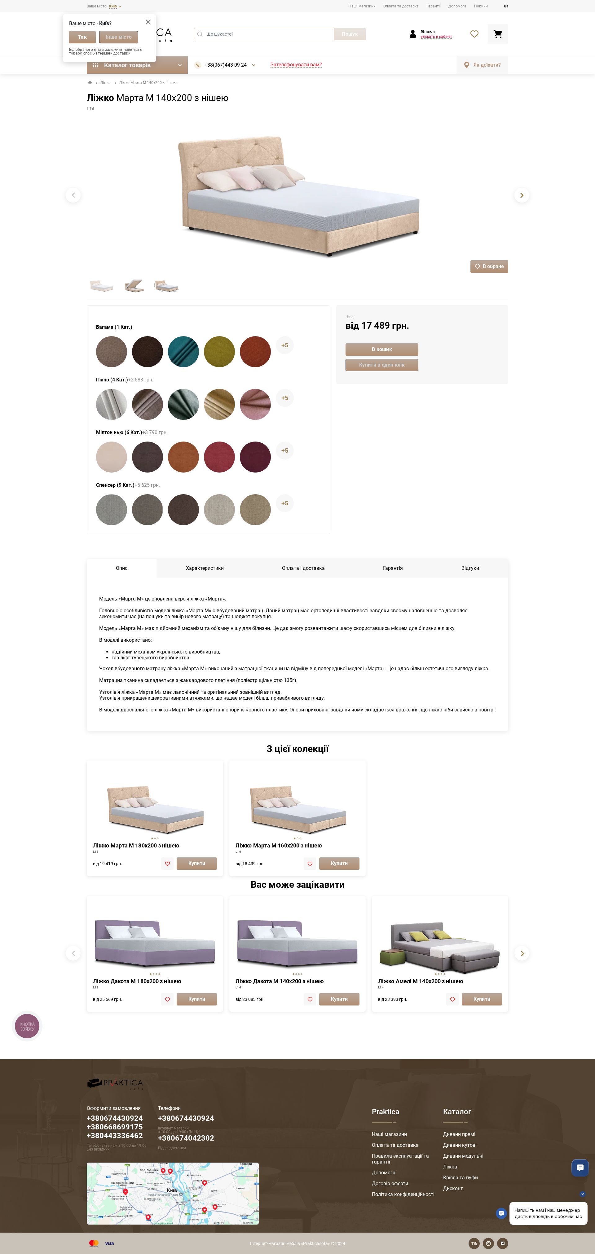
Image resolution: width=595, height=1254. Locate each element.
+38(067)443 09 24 (226, 65)
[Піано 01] (111, 404)
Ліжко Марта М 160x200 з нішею (279, 845)
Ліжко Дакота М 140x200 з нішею (280, 981)
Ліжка (105, 83)
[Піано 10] (255, 404)
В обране (493, 266)
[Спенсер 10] (219, 509)
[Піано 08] (219, 404)
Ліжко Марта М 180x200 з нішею (136, 845)
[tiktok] (474, 1243)
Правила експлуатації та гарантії (400, 1159)
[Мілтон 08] (219, 457)
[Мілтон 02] (111, 457)
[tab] (152, 838)
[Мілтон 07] (183, 457)
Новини (481, 6)
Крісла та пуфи (460, 1178)
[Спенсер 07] (183, 509)
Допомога (457, 6)
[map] (173, 1193)
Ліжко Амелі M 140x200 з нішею (420, 981)
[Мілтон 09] (255, 457)
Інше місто (119, 37)
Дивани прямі (459, 1134)
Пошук (350, 34)
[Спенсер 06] (147, 509)
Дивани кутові (460, 1145)
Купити (196, 863)
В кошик (382, 349)
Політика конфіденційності (403, 1194)
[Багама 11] (147, 351)
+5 (284, 345)
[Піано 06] (147, 404)
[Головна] (90, 83)
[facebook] (502, 1243)
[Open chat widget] (580, 1168)
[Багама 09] (111, 351)
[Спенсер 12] (255, 509)
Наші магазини (362, 6)
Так (82, 37)
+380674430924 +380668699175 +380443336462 (115, 1127)
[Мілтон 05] (147, 457)
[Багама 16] (183, 351)
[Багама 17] (219, 351)
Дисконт (453, 1188)
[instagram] (488, 1243)
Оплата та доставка (401, 6)
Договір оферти (390, 1183)
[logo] (115, 1083)
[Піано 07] (183, 404)
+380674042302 (186, 1138)
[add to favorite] (167, 863)
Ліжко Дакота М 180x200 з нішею (137, 981)
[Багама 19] (255, 351)
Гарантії (433, 6)
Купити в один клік (382, 365)
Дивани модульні (463, 1156)
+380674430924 (186, 1118)
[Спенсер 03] (111, 509)
